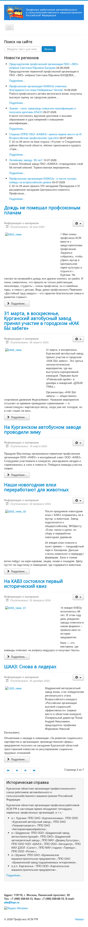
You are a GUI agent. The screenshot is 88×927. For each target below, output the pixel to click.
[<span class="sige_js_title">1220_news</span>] (13, 688)
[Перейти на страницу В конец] (34, 770)
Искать (48, 49)
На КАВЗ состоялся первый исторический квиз (33, 583)
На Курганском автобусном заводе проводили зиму (42, 429)
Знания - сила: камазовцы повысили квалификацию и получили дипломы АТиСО (42, 110)
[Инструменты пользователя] (78, 224)
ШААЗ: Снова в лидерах (30, 666)
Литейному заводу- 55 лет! (26, 160)
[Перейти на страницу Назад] (17, 770)
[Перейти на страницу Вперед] (26, 770)
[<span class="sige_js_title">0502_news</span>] (13, 234)
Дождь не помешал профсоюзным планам (42, 209)
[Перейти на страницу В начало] (8, 770)
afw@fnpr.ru (11, 902)
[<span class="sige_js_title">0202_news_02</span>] (15, 511)
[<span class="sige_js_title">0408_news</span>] (13, 350)
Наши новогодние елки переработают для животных (36, 487)
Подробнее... (17, 81)
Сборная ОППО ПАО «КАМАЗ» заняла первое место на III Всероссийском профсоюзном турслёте (45, 136)
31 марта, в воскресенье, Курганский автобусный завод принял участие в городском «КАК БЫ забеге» (41, 320)
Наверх (79, 919)
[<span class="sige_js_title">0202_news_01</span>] (15, 608)
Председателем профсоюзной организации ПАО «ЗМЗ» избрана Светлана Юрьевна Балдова (44, 66)
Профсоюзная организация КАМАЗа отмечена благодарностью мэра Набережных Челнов (38, 88)
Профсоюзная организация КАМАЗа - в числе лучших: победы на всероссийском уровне (43, 180)
